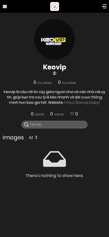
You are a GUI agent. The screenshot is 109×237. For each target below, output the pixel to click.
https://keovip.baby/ (82, 102)
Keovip (54, 67)
